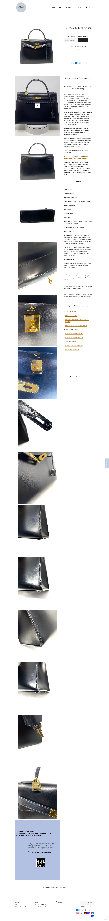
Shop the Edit (70, 7)
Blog (36, 902)
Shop (59, 7)
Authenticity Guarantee (21, 907)
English (82, 903)
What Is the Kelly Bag (71, 315)
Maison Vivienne (90, 907)
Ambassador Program (41, 904)
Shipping (71, 46)
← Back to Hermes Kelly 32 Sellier (54, 887)
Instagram (60, 902)
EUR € (90, 903)
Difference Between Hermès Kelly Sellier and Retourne (77, 320)
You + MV (80, 7)
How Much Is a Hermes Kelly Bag (74, 333)
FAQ (16, 904)
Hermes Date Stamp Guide (72, 349)
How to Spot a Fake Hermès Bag (74, 345)
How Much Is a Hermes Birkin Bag (74, 337)
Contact (17, 902)
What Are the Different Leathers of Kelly (76, 325)
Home (53, 7)
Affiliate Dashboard (40, 907)
